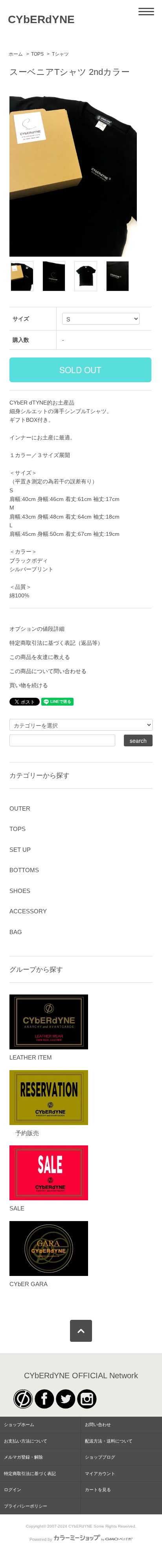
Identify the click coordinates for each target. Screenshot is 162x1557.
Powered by (40, 1539)
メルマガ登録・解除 (23, 1457)
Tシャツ (60, 54)
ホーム (16, 54)
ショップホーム (19, 1424)
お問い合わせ (98, 1424)
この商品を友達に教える (39, 657)
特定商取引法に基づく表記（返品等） (56, 643)
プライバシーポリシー (25, 1506)
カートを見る (98, 1489)
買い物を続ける (28, 685)
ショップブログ (100, 1457)
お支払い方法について (25, 1441)
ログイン (12, 1489)
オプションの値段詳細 (36, 629)
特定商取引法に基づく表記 (30, 1473)
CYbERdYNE (41, 19)
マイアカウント (100, 1473)
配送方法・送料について (109, 1441)
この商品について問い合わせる (48, 671)
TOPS (37, 54)
